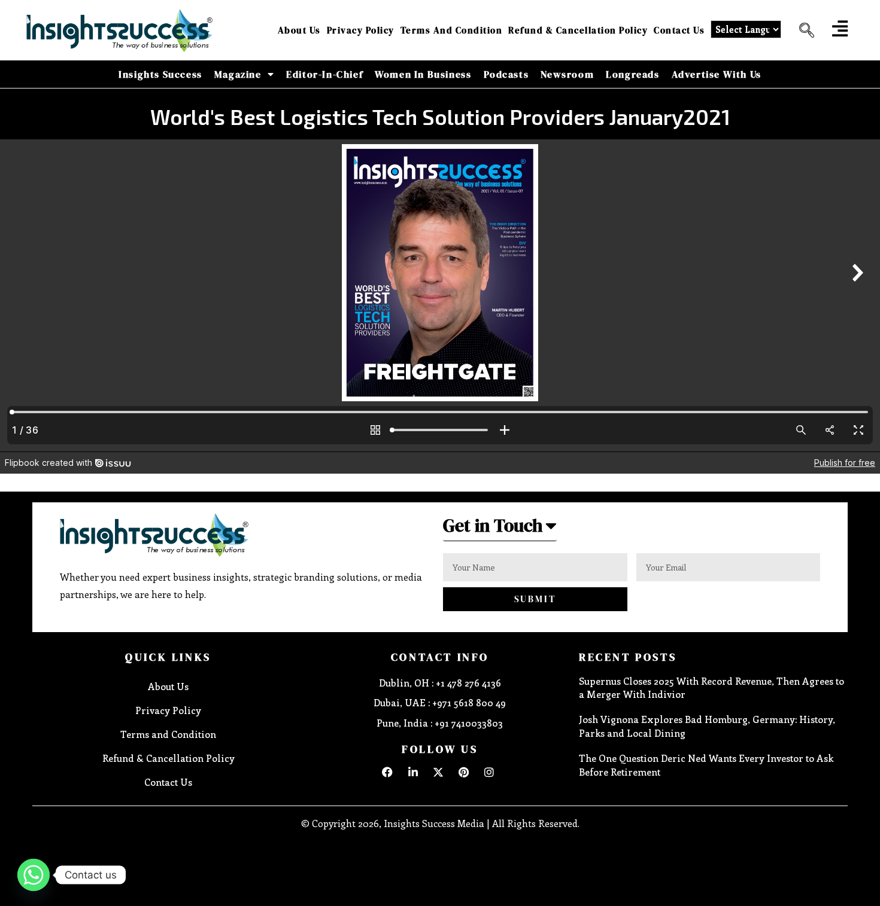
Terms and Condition (451, 30)
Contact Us (679, 30)
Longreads (632, 74)
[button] (802, 30)
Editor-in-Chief (324, 74)
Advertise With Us (716, 74)
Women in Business (423, 74)
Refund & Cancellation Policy (578, 30)
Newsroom (567, 74)
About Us (299, 30)
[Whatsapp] (33, 875)
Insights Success (160, 74)
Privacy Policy (361, 30)
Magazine (238, 74)
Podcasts (506, 74)
